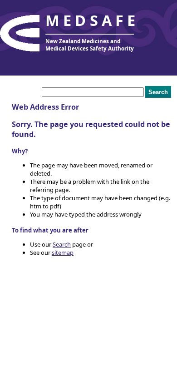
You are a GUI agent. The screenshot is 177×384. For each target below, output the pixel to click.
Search (62, 244)
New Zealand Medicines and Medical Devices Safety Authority (89, 44)
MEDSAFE (92, 20)
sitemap (63, 252)
